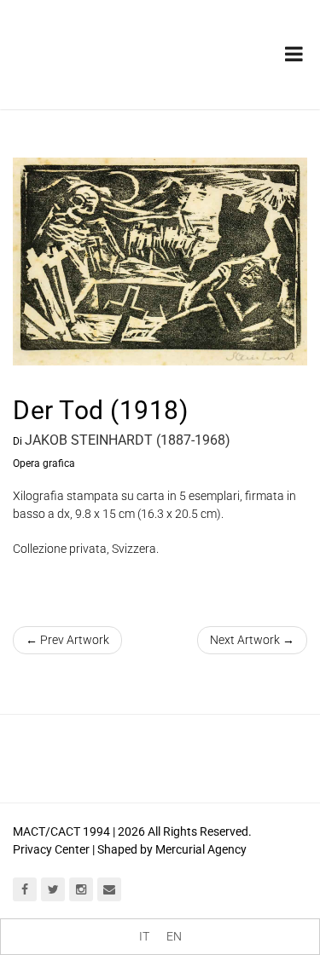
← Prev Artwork (67, 640)
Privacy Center (51, 849)
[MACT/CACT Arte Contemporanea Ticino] (102, 41)
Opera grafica (44, 463)
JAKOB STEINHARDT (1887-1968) (127, 440)
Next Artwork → (252, 640)
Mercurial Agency (201, 849)
